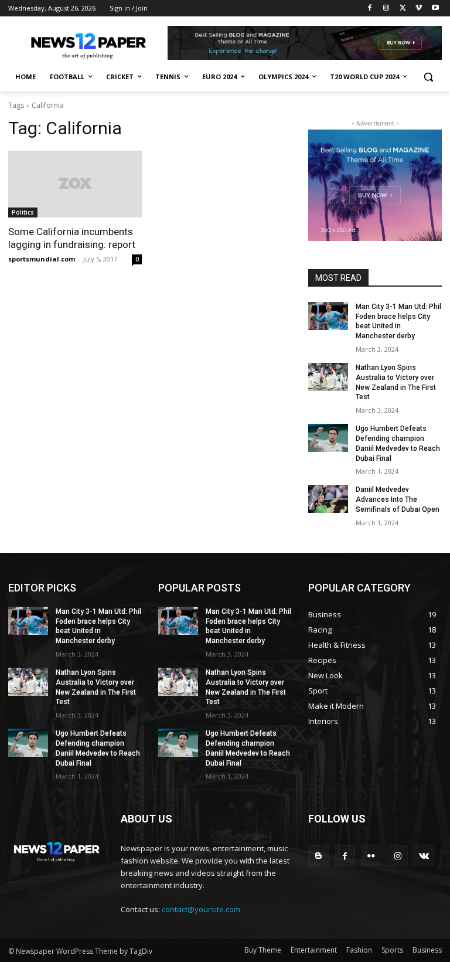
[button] (428, 77)
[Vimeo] (418, 8)
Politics (23, 212)
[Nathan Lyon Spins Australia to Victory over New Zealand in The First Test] (328, 377)
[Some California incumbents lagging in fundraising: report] (75, 184)
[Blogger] (318, 855)
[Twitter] (403, 8)
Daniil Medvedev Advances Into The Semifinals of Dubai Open (397, 499)
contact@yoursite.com (201, 909)
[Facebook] (370, 8)
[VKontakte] (424, 855)
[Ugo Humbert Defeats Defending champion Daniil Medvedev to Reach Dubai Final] (328, 438)
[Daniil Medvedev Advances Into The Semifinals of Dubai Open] (328, 499)
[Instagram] (386, 8)
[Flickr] (371, 855)
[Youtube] (435, 8)
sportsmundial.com (41, 258)
